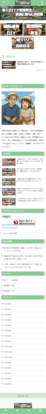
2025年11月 (8, 352)
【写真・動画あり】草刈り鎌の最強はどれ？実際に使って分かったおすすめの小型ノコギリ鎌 (23, 265)
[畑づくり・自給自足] (23, 43)
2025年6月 (7, 378)
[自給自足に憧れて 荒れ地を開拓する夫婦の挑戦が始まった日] (28, 327)
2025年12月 (8, 346)
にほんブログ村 (7, 224)
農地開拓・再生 (9, 285)
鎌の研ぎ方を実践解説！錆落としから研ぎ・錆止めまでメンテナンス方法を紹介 (23, 249)
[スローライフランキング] (24, 224)
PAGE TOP (23, 395)
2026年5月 (7, 320)
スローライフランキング (10, 227)
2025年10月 (8, 357)
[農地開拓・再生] (34, 29)
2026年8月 (7, 304)
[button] (42, 233)
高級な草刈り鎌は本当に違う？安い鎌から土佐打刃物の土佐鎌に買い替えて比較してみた (23, 257)
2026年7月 (7, 309)
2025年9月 (7, 362)
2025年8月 (7, 368)
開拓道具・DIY (9, 291)
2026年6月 (7, 314)
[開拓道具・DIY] (11, 29)
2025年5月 (7, 384)
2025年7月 (7, 373)
